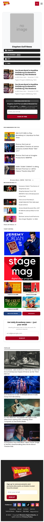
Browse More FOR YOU (20, 180)
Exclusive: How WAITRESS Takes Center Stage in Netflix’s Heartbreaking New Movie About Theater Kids (21, 444)
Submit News (10, 511)
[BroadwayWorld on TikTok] (28, 505)
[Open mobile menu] (41, 4)
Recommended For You (12, 127)
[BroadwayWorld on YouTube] (37, 505)
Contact (25, 509)
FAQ (8, 63)
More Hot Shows (13, 313)
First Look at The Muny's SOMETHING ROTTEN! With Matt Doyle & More (29, 202)
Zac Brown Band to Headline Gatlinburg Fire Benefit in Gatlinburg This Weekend (26, 72)
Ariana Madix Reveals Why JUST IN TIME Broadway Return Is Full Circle (29, 210)
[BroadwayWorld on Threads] (33, 505)
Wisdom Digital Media (28, 515)
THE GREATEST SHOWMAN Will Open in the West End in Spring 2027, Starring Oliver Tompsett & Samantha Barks (20, 419)
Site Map (26, 511)
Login (31, 3)
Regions (18, 511)
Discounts (31, 313)
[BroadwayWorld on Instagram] (19, 505)
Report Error (34, 512)
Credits (10, 50)
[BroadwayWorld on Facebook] (15, 505)
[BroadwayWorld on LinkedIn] (24, 505)
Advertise (12, 509)
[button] (37, 4)
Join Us (32, 509)
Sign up (22, 338)
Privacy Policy (27, 517)
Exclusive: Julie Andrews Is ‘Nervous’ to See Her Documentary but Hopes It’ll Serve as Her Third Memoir (22, 372)
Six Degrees (13, 55)
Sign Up (12, 497)
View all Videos (9, 225)
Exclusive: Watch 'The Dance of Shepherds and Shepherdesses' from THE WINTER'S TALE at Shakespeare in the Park (29, 191)
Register (26, 3)
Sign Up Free (22, 117)
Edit (8, 59)
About (19, 509)
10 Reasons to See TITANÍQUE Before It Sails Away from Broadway (21, 396)
